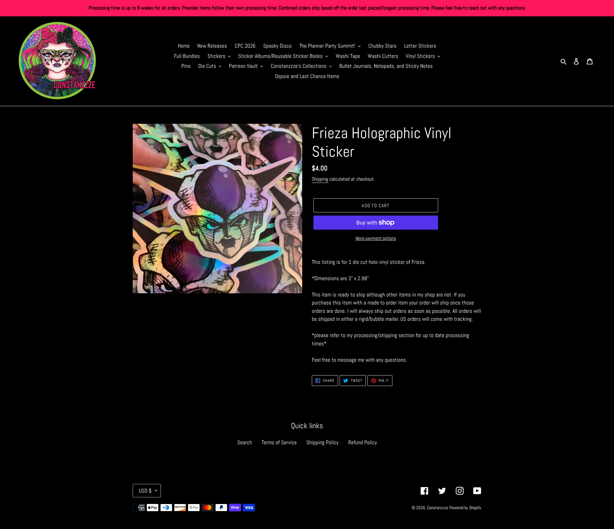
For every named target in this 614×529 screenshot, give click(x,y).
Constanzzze (437, 507)
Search (244, 442)
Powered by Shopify (465, 507)
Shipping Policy (322, 442)
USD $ (145, 490)
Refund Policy (362, 442)
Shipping (320, 179)
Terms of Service (279, 442)
